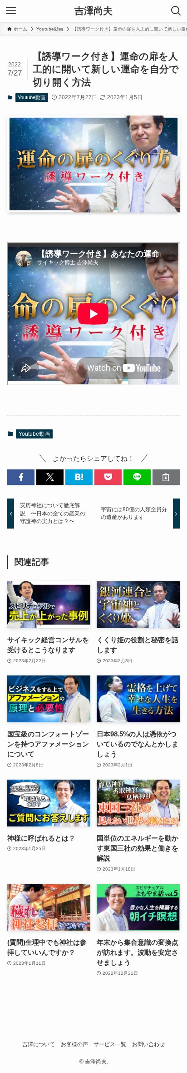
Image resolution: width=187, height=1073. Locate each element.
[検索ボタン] (176, 11)
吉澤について (38, 1044)
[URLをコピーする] (166, 477)
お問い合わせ (148, 1044)
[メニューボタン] (11, 11)
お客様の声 (74, 1044)
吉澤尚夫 (93, 11)
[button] (20, 477)
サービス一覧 (110, 1044)
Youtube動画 (31, 97)
